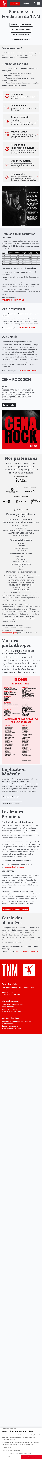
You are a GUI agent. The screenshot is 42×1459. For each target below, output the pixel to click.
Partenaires (26, 25)
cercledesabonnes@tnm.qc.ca (27, 951)
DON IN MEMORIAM (27, 328)
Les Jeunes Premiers (11, 797)
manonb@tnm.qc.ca (9, 633)
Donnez (14, 25)
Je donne (15, 3)
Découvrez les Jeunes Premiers (15, 909)
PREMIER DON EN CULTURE (13, 300)
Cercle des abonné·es (11, 803)
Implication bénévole (21, 34)
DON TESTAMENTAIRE (28, 371)
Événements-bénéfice (21, 39)
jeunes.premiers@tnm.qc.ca (13, 867)
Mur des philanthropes (21, 29)
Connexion (26, 3)
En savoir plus (8, 405)
